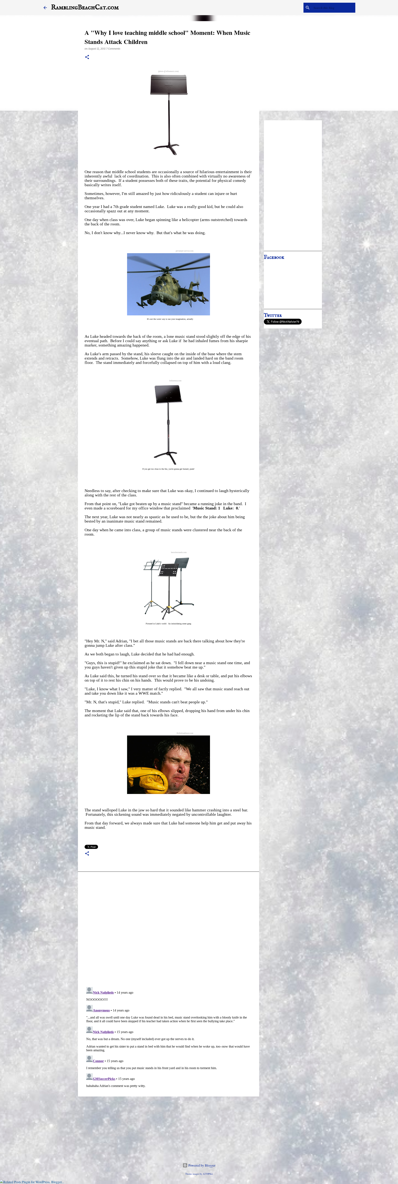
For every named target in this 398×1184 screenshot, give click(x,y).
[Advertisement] (293, 185)
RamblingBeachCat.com (85, 7)
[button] (87, 57)
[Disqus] (168, 930)
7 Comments (113, 48)
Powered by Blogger (201, 1165)
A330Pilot (208, 1173)
